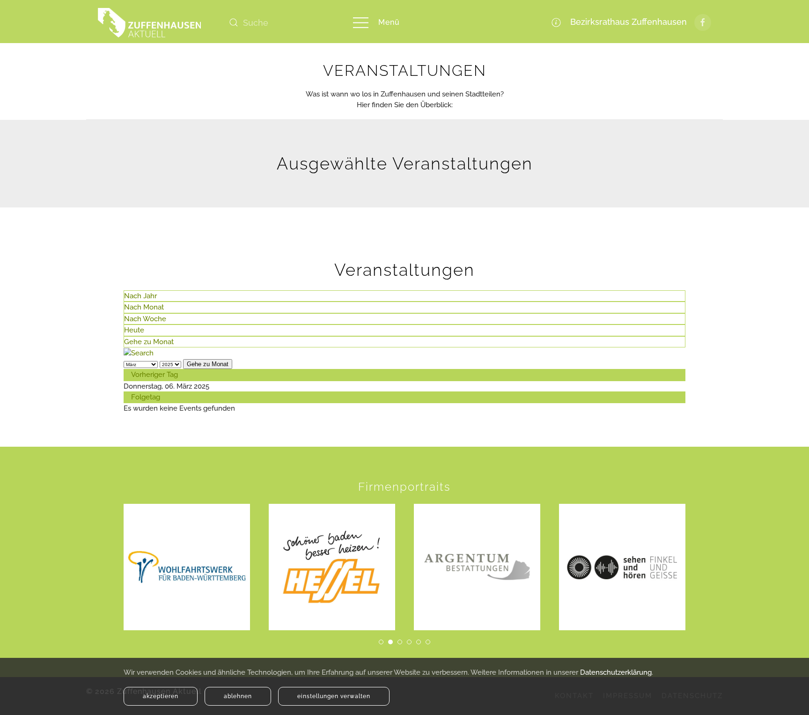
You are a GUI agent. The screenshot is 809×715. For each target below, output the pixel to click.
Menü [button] (389, 22)
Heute (134, 330)
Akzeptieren (160, 696)
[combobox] (280, 22)
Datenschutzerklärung (616, 672)
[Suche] (139, 352)
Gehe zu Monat (149, 342)
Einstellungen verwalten (333, 696)
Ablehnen (238, 696)
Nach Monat (144, 307)
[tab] (381, 642)
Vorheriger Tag (154, 374)
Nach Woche (145, 319)
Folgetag (145, 397)
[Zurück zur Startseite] (149, 22)
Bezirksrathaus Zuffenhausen (626, 22)
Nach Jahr (140, 296)
